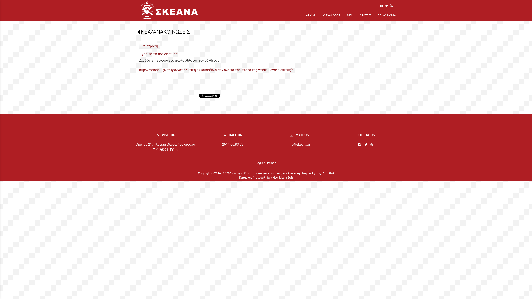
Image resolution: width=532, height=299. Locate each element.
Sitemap (271, 163)
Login (259, 163)
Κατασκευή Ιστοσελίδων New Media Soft (266, 177)
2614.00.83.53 (232, 144)
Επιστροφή (150, 46)
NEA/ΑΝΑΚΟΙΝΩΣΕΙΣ (165, 32)
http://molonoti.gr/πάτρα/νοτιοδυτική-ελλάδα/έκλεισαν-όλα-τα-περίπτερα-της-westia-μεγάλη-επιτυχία (216, 70)
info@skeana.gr (299, 144)
